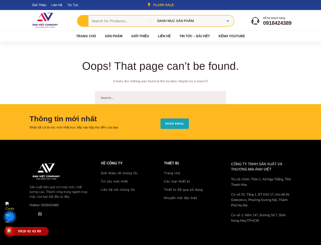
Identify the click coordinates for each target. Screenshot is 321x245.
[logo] (44, 20)
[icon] (31, 214)
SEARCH (219, 98)
